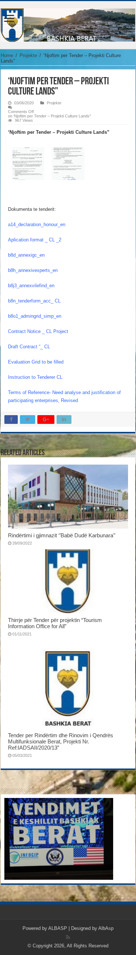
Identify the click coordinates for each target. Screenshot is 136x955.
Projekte (28, 55)
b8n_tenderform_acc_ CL (34, 301)
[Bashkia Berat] (68, 23)
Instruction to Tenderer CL (35, 377)
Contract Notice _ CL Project (38, 331)
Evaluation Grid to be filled (35, 362)
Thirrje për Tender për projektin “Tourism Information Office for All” (55, 623)
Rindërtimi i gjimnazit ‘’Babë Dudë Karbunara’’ (61, 535)
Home (7, 55)
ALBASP (57, 928)
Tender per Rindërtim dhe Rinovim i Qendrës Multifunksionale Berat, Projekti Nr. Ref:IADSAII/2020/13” (60, 741)
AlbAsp (106, 928)
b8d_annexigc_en (26, 255)
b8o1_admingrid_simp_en (34, 316)
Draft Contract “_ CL (29, 346)
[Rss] (68, 937)
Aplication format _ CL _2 (34, 239)
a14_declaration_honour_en (36, 224)
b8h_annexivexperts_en (33, 270)
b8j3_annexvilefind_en (31, 285)
